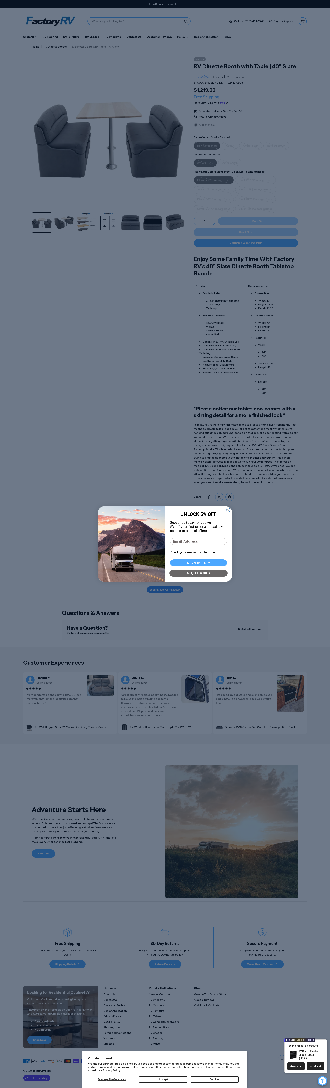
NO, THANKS (198, 573)
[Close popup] (320, 1043)
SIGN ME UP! (198, 563)
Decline (215, 1079)
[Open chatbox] (322, 1081)
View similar (296, 1066)
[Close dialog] (228, 510)
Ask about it (315, 1066)
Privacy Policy (111, 1070)
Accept (163, 1079)
